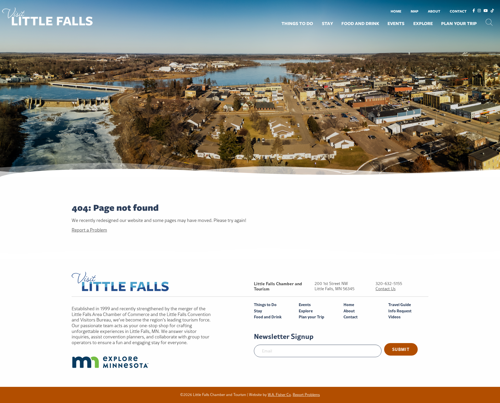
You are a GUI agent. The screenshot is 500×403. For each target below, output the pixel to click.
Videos (394, 317)
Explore (423, 23)
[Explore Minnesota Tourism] (144, 362)
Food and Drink (360, 23)
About (434, 11)
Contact (458, 11)
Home (396, 11)
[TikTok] (492, 11)
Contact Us (386, 288)
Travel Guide (399, 304)
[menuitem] (395, 11)
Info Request (399, 311)
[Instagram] (479, 11)
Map (414, 11)
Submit (401, 349)
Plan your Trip (459, 23)
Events (396, 23)
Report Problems (306, 394)
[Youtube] (486, 11)
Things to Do (297, 23)
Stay (327, 23)
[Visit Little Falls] (47, 16)
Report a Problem (89, 230)
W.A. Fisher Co (279, 394)
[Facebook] (474, 11)
